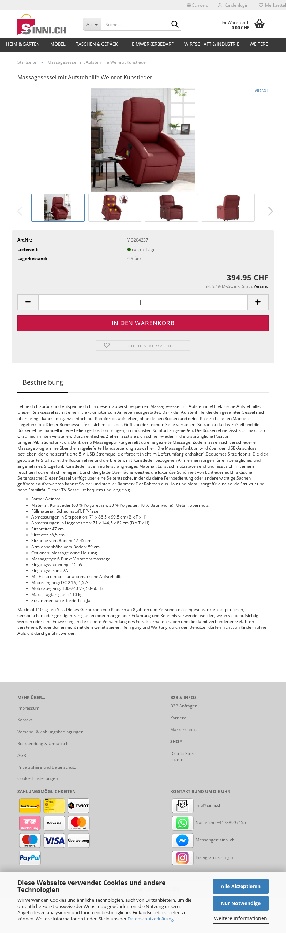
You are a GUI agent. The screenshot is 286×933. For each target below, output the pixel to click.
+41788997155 (231, 822)
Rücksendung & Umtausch (42, 743)
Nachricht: (206, 822)
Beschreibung (43, 382)
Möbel (58, 44)
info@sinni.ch (208, 805)
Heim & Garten (23, 44)
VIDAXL (262, 91)
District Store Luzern (183, 756)
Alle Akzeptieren (241, 886)
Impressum (28, 708)
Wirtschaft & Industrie (211, 44)
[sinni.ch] (45, 24)
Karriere (178, 718)
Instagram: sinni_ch (214, 857)
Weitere (259, 44)
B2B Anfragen (183, 706)
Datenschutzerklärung (151, 919)
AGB (21, 755)
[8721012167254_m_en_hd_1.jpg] (143, 139)
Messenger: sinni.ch (214, 840)
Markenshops (183, 730)
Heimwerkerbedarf (151, 44)
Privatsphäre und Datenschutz (46, 767)
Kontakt (24, 720)
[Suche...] (174, 24)
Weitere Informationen (240, 918)
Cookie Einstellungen (37, 778)
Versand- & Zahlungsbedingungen (50, 732)
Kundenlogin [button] (235, 5)
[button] (197, 5)
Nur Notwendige (241, 903)
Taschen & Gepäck (97, 44)
